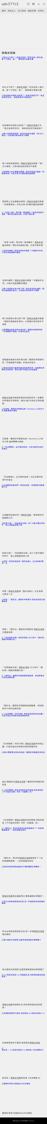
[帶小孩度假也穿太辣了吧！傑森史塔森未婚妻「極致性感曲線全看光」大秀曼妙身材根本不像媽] (23, 302)
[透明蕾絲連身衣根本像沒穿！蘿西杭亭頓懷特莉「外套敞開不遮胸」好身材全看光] (23, 343)
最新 (4, 10)
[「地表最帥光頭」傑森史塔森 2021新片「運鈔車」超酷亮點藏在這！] (23, 651)
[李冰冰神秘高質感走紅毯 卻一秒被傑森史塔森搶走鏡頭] (23, 915)
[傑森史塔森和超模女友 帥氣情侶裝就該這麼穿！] (23, 988)
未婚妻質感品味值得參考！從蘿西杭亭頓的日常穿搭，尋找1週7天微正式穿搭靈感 (23, 400)
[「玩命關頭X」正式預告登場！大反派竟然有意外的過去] (23, 460)
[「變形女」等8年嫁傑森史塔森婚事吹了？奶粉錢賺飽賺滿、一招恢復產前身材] (23, 841)
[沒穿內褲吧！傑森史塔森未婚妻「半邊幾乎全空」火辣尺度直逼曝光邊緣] (23, 264)
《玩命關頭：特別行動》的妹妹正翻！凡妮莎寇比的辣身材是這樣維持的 (23, 745)
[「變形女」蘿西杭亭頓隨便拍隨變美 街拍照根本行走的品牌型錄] (23, 689)
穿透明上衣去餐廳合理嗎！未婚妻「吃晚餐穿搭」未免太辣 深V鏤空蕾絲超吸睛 (23, 203)
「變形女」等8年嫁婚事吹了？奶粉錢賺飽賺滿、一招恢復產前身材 (22, 859)
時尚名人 (12, 10)
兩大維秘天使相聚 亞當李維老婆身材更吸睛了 (23, 969)
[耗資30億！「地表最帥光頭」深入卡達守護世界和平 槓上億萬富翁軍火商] (23, 536)
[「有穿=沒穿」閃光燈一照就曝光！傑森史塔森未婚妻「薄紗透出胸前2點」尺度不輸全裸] (23, 225)
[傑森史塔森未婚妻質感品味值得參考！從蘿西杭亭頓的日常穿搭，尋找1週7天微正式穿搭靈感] (23, 381)
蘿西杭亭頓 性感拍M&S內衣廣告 (17, 1113)
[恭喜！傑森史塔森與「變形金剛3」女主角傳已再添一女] (23, 574)
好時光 (41, 10)
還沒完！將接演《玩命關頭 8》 (21, 1077)
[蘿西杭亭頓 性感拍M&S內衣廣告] (23, 1096)
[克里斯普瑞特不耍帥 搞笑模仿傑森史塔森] (23, 1026)
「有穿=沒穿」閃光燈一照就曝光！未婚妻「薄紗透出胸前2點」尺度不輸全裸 (22, 243)
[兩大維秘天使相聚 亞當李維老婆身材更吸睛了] (23, 953)
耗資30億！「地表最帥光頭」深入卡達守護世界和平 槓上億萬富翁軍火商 (23, 554)
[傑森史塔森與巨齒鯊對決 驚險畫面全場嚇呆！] (23, 879)
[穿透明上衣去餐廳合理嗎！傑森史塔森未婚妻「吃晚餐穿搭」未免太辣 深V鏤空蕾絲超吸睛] (23, 185)
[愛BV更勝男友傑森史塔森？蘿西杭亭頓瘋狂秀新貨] (23, 765)
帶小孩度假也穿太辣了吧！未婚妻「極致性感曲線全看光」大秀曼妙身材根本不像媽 (23, 321)
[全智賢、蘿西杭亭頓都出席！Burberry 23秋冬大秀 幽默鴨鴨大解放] (23, 422)
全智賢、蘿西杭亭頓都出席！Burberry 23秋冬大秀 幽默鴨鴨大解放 (22, 440)
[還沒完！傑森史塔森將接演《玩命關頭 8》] (23, 1061)
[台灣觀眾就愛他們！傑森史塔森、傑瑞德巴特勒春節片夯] (23, 498)
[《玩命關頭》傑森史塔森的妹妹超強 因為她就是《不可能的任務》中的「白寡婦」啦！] (23, 803)
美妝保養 (32, 10)
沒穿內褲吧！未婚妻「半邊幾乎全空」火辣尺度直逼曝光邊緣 (23, 282)
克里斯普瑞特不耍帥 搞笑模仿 (21, 1042)
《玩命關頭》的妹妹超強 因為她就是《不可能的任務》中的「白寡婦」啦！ (23, 821)
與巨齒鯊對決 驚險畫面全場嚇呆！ (23, 896)
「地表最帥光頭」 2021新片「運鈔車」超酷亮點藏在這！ (22, 669)
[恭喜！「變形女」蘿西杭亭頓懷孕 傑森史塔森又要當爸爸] (23, 613)
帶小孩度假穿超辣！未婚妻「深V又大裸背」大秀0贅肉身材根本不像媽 (22, 165)
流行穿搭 (22, 10)
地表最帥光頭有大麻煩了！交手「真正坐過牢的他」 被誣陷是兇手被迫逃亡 (22, 127)
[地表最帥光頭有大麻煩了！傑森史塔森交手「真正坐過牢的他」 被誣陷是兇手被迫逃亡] (23, 108)
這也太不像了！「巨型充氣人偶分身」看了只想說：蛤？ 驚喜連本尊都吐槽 (23, 88)
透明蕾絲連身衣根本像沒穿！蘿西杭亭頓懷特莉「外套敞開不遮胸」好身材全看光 (23, 361)
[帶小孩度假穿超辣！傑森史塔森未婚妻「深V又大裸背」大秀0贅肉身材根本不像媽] (23, 147)
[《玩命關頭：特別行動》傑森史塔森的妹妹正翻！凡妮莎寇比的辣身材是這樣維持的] (23, 727)
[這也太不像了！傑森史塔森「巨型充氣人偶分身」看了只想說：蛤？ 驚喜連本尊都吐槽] (23, 70)
